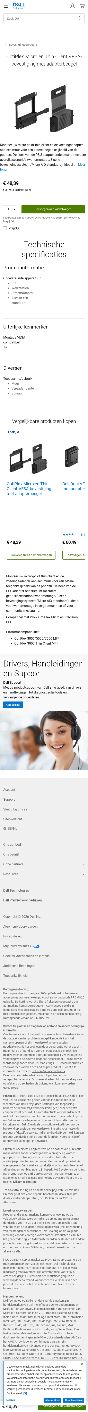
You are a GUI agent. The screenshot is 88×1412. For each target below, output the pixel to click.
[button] (72, 6)
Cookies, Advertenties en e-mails (26, 956)
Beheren (10, 1400)
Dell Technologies (16, 890)
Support (9, 799)
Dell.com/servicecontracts (48, 1071)
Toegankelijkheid (15, 976)
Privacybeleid (13, 936)
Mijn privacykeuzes (17, 946)
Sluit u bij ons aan (16, 809)
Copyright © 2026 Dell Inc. (22, 917)
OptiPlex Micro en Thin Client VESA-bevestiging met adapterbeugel (29, 488)
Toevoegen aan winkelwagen (62, 1406)
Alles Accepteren (73, 1400)
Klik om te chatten (24, 1181)
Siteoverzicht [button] (12, 819)
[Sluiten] (81, 1364)
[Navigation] (6, 6)
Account (9, 790)
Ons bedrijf (11, 854)
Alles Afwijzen (52, 1400)
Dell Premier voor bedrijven (22, 900)
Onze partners (13, 864)
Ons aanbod (12, 845)
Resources (10, 874)
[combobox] (44, 18)
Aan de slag (13, 704)
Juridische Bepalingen (19, 966)
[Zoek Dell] (80, 18)
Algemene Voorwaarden (20, 926)
